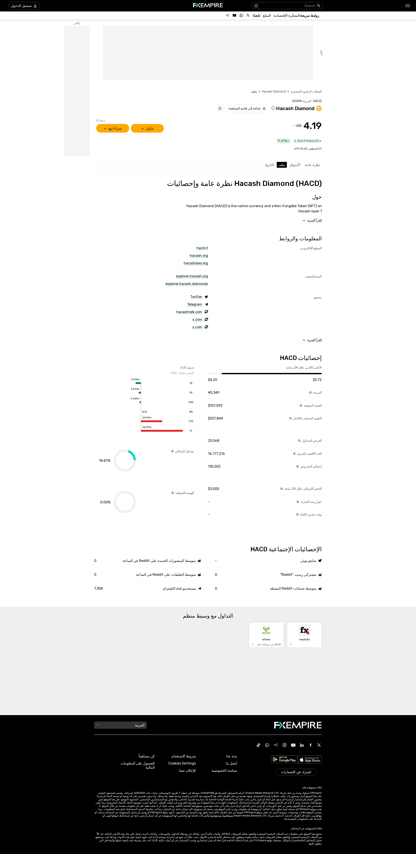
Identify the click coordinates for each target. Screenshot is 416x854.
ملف (281, 165)
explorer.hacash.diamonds (186, 284)
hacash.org (199, 256)
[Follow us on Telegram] (227, 15)
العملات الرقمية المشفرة (306, 91)
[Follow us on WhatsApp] (241, 15)
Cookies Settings (182, 763)
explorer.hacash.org (192, 276)
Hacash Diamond (274, 91)
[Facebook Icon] (310, 745)
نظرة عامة (312, 165)
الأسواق (294, 165)
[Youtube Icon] (293, 745)
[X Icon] (319, 745)
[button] (408, 5)
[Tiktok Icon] (258, 745)
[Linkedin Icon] (301, 745)
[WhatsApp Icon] (267, 745)
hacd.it (202, 248)
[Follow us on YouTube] (234, 15)
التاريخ (269, 165)
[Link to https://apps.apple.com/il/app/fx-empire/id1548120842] (310, 760)
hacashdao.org (196, 263)
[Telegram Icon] (275, 745)
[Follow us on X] (248, 15)
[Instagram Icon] (284, 745)
